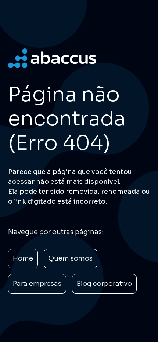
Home (23, 258)
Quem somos (71, 258)
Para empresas (37, 284)
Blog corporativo (104, 284)
